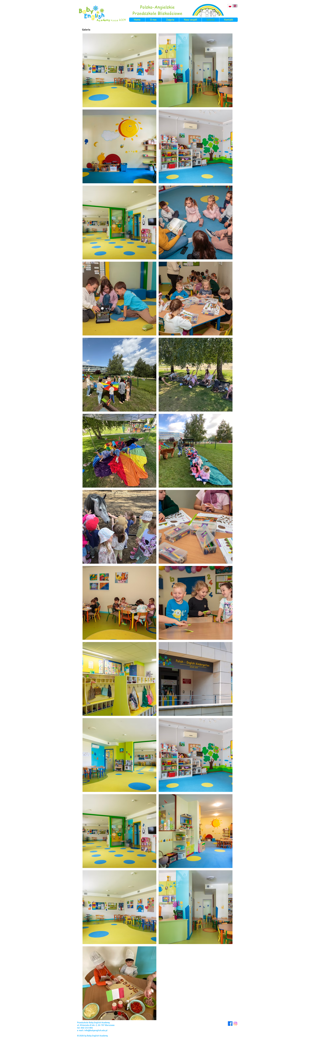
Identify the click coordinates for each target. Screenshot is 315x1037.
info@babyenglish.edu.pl (95, 1030)
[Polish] (230, 5)
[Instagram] (235, 1023)
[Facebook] (230, 1023)
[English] (235, 5)
